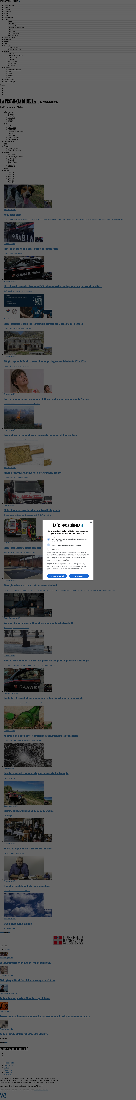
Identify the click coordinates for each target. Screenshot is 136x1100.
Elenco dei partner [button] (64, 560)
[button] (68, 549)
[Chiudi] (91, 522)
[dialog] (68, 550)
